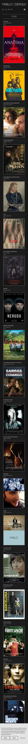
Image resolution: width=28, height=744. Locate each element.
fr (11, 9)
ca (6, 9)
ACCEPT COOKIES (5, 738)
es (3, 9)
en (8, 9)
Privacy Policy (22, 737)
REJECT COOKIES (14, 738)
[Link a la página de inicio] (14, 5)
